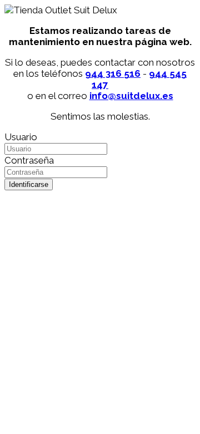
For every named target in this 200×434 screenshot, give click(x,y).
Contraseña (29, 160)
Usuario (20, 136)
